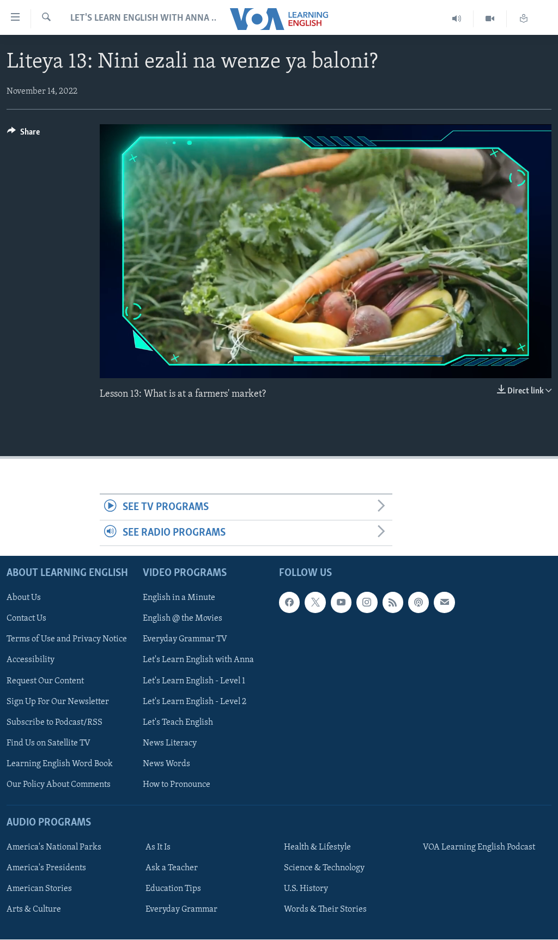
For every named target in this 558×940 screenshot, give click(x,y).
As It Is (158, 847)
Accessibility (30, 660)
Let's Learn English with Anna (198, 660)
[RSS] (393, 602)
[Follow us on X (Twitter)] (315, 602)
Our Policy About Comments (59, 784)
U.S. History (306, 888)
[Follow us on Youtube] (341, 602)
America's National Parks (54, 847)
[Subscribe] (444, 602)
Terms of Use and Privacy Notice (67, 639)
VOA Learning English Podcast (479, 847)
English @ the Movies (182, 619)
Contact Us (26, 619)
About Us (24, 598)
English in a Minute (179, 598)
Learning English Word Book (60, 764)
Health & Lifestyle (317, 847)
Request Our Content (45, 681)
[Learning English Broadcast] (457, 18)
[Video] (490, 18)
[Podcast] (418, 602)
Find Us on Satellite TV (48, 743)
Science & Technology (324, 868)
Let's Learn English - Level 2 (194, 702)
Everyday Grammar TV (185, 639)
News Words (166, 764)
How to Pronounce (176, 784)
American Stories (39, 888)
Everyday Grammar (181, 910)
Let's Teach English (178, 722)
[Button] (23, 134)
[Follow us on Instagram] (366, 602)
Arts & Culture (34, 910)
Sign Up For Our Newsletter (58, 702)
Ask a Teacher (171, 868)
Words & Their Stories (325, 910)
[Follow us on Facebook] (289, 602)
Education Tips (173, 888)
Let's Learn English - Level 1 (194, 681)
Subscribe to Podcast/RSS (54, 722)
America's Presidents (46, 868)
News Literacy (170, 743)
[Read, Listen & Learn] (524, 18)
